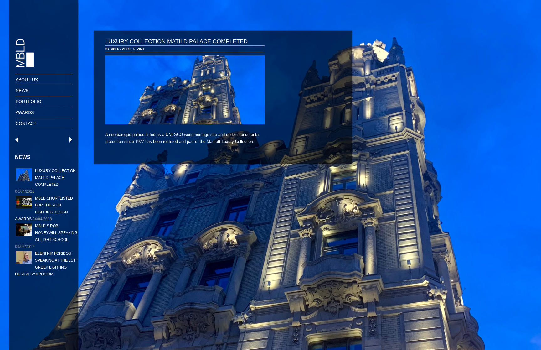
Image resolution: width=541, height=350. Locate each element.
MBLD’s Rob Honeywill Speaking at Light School (56, 233)
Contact (26, 123)
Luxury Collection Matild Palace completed (55, 178)
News (22, 90)
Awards (25, 112)
